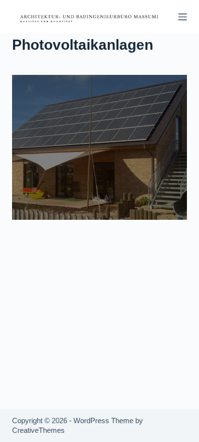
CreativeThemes (38, 430)
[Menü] (182, 17)
